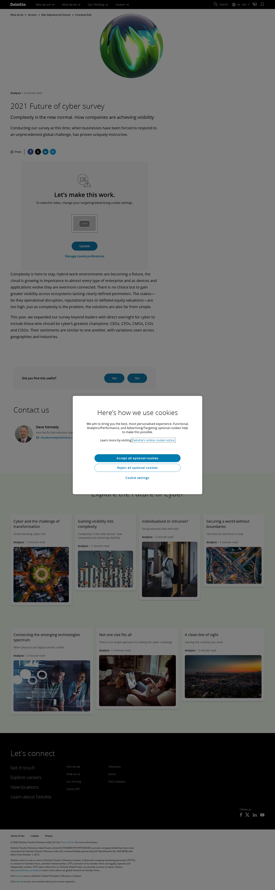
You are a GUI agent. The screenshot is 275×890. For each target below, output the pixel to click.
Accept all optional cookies (137, 458)
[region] (137, 445)
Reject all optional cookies (137, 468)
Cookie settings (137, 478)
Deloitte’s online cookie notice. (153, 440)
